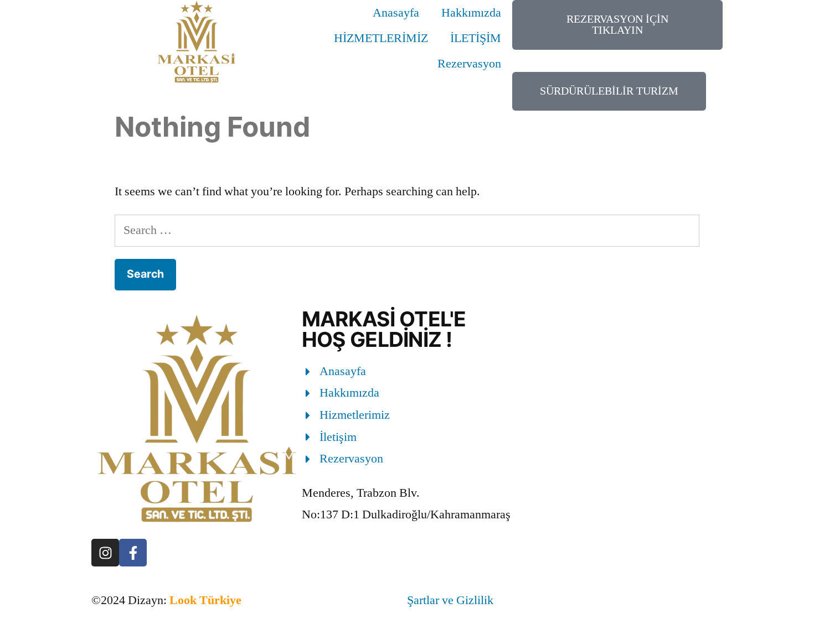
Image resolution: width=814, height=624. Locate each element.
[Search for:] (407, 230)
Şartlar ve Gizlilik (450, 600)
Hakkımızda (471, 12)
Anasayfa (396, 12)
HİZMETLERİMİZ (381, 38)
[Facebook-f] (133, 552)
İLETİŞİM (475, 38)
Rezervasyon (469, 63)
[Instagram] (105, 552)
